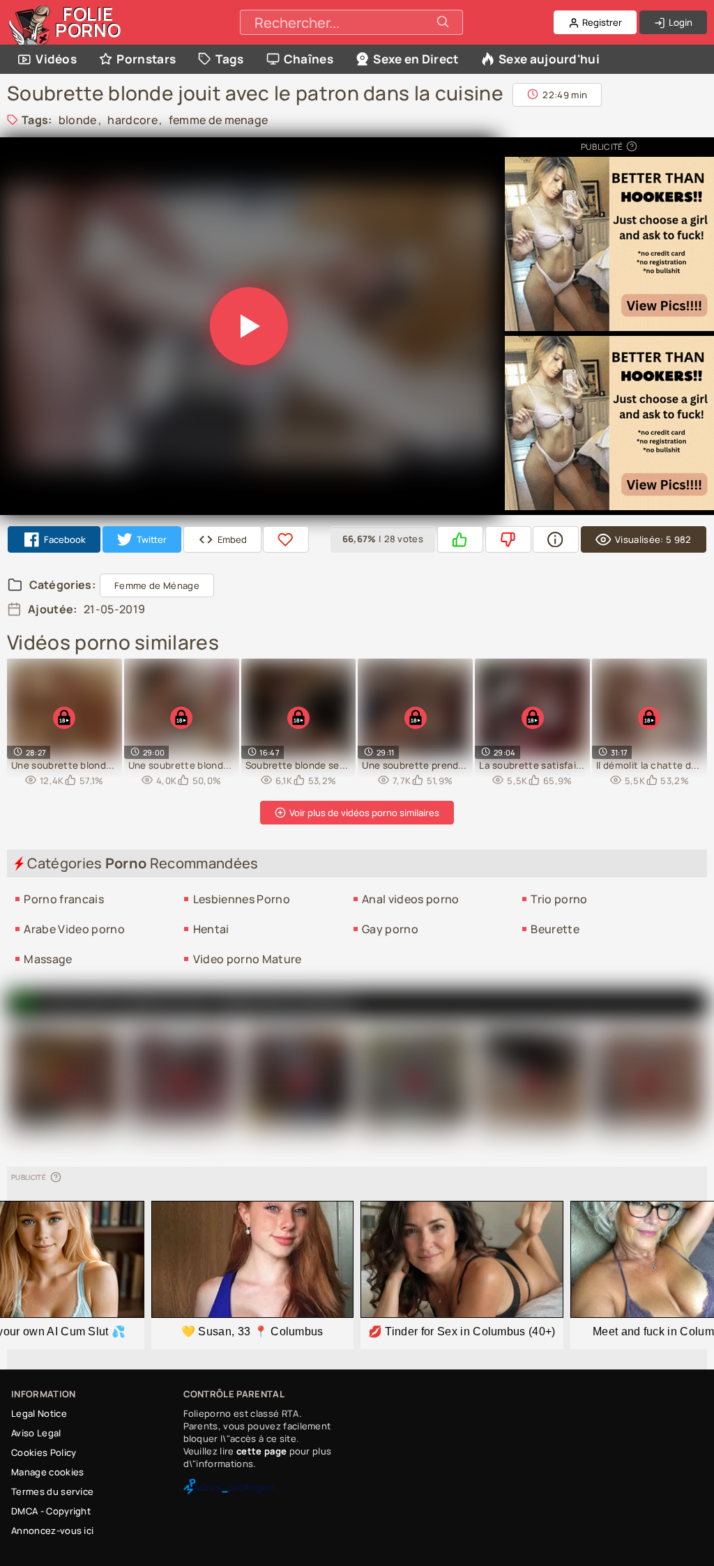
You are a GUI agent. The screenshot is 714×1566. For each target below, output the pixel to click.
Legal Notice (39, 1413)
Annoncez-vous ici (52, 1530)
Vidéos (56, 59)
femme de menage (218, 120)
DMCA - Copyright (51, 1511)
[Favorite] (286, 539)
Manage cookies (47, 1472)
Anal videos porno (410, 899)
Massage (48, 959)
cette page (261, 1451)
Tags (229, 59)
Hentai (211, 929)
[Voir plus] (556, 539)
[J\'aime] (460, 539)
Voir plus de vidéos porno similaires (363, 812)
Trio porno (559, 899)
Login (679, 22)
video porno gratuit (286, 1003)
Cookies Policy (43, 1452)
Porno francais (63, 899)
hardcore (132, 120)
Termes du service (52, 1491)
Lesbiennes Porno (241, 899)
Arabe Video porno (74, 929)
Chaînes (308, 59)
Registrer (601, 22)
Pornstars (146, 59)
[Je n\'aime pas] (508, 539)
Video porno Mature (247, 959)
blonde (78, 120)
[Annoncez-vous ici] (631, 147)
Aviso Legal (36, 1433)
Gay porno (390, 929)
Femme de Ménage (156, 585)
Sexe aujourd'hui (549, 59)
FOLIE (88, 22)
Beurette (555, 929)
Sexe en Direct (415, 59)
